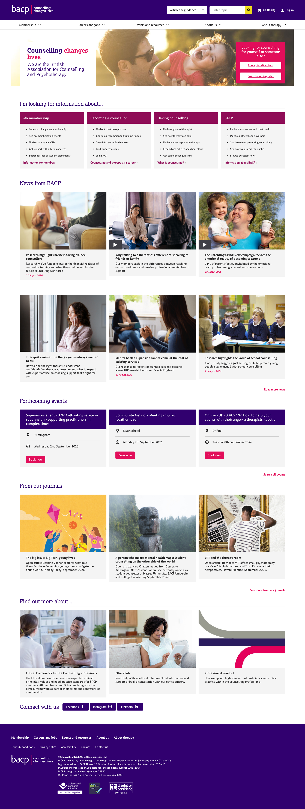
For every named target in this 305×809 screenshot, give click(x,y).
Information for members (39, 162)
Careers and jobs (88, 25)
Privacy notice (48, 747)
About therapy (271, 25)
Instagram (100, 707)
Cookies (85, 747)
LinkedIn (127, 707)
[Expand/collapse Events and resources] (167, 25)
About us (211, 25)
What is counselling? (170, 162)
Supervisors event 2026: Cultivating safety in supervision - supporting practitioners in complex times (62, 419)
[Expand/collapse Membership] (39, 25)
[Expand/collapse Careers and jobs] (103, 25)
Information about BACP (240, 162)
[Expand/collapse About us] (220, 25)
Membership (27, 25)
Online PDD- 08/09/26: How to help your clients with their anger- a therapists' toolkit (240, 417)
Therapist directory (260, 65)
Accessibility (68, 747)
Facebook (73, 707)
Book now (35, 459)
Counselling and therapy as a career (113, 162)
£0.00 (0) (269, 10)
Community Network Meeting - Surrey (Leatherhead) (145, 417)
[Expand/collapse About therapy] (285, 25)
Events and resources (150, 25)
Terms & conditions (23, 747)
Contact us (101, 747)
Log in (289, 10)
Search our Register (261, 76)
